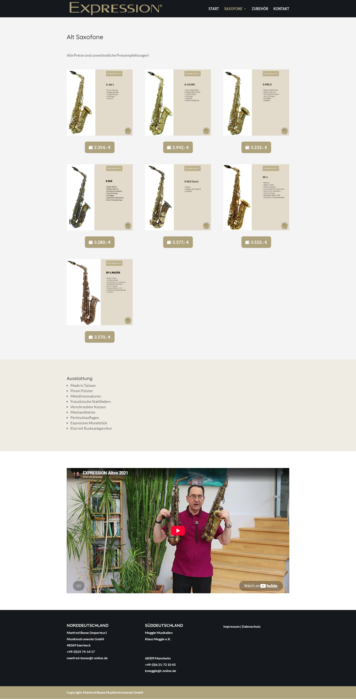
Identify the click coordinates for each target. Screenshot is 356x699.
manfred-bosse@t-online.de (87, 658)
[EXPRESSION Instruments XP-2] (256, 229)
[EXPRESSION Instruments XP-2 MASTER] (100, 323)
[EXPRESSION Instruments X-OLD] (100, 229)
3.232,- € (259, 147)
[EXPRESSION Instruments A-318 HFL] (178, 134)
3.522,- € (259, 242)
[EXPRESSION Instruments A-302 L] (100, 134)
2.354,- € (102, 147)
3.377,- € (180, 242)
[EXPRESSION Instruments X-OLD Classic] (178, 229)
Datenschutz (251, 626)
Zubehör (260, 9)
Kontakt (281, 9)
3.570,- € (102, 336)
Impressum (231, 626)
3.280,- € (102, 242)
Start (213, 9)
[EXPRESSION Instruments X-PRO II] (256, 134)
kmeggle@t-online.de (160, 671)
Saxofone (233, 9)
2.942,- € (180, 147)
